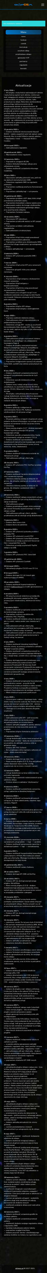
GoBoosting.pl (17, 587)
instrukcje (23, 47)
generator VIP (23, 58)
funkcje (23, 40)
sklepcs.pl (19, 1268)
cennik (23, 43)
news (23, 36)
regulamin (23, 65)
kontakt (23, 68)
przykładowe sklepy (23, 54)
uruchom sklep (23, 51)
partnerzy (23, 61)
